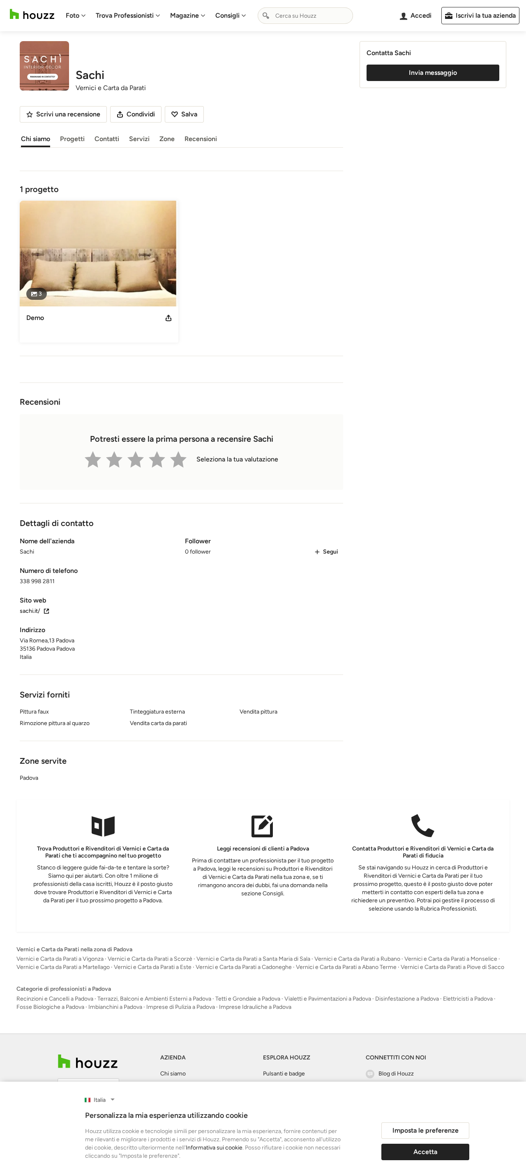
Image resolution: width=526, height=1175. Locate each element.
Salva (189, 114)
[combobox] (305, 15)
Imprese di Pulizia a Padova (180, 1007)
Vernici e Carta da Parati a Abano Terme (346, 967)
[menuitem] (76, 15)
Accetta (425, 1152)
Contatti (107, 139)
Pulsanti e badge (284, 1073)
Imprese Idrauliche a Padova (255, 1007)
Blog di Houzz (396, 1073)
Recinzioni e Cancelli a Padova (54, 998)
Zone (167, 139)
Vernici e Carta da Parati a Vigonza (60, 958)
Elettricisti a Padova (468, 998)
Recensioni (201, 139)
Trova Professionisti (125, 15)
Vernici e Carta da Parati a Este (152, 967)
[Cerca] (266, 15)
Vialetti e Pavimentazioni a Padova (327, 998)
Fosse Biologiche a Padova (50, 1007)
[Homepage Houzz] (88, 1061)
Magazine (184, 15)
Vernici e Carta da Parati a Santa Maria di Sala (253, 958)
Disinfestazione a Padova (407, 998)
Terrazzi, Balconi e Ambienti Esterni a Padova (154, 998)
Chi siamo (35, 139)
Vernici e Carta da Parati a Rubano (357, 958)
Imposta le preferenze (425, 1130)
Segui (330, 551)
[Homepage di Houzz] (32, 14)
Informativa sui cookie (214, 1147)
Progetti (72, 139)
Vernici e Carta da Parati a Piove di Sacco (452, 967)
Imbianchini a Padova (115, 1007)
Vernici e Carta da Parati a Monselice (450, 958)
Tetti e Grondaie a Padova (247, 998)
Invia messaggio (433, 72)
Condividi (141, 114)
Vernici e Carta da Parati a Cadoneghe (244, 967)
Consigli (227, 15)
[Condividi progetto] (168, 318)
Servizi (139, 139)
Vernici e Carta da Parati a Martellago (63, 967)
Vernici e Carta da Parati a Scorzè (150, 958)
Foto (72, 15)
